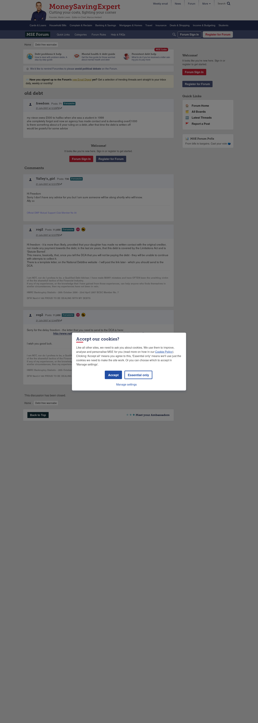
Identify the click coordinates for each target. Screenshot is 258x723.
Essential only (138, 374)
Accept (113, 374)
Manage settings (126, 384)
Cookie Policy (164, 351)
